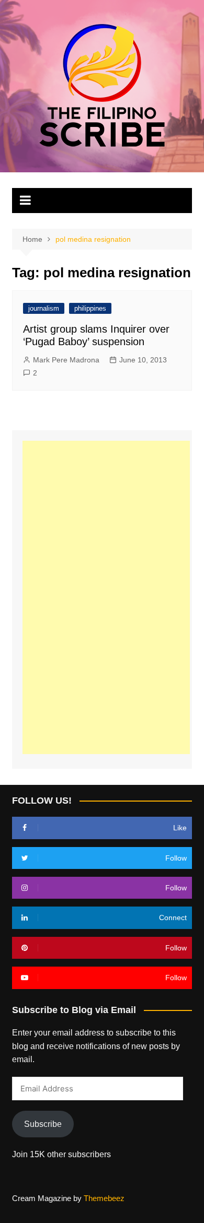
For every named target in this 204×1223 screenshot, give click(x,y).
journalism (43, 308)
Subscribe (43, 1124)
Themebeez (104, 1198)
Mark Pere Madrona (66, 360)
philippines (90, 308)
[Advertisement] (106, 597)
